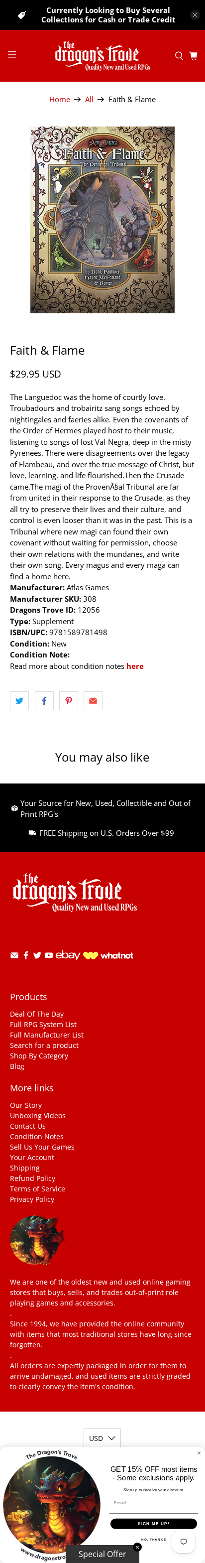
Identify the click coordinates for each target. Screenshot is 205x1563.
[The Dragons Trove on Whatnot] (108, 956)
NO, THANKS (153, 1539)
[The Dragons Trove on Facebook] (25, 957)
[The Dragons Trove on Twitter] (37, 957)
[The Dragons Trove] (102, 55)
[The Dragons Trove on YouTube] (48, 957)
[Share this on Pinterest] (68, 700)
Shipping (25, 1167)
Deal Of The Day (37, 1014)
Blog (17, 1066)
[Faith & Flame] (102, 220)
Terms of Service (37, 1188)
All (89, 99)
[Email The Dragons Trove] (14, 957)
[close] (195, 15)
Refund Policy (32, 1178)
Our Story (26, 1105)
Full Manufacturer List (47, 1035)
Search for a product (44, 1045)
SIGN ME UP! (154, 1524)
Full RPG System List (43, 1024)
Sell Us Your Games (42, 1147)
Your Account (32, 1157)
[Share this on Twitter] (19, 700)
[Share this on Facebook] (44, 700)
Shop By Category (39, 1055)
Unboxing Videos (38, 1115)
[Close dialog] (199, 1453)
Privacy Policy (32, 1199)
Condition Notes (37, 1136)
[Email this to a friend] (93, 700)
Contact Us (28, 1126)
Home (59, 99)
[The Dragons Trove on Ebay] (68, 965)
